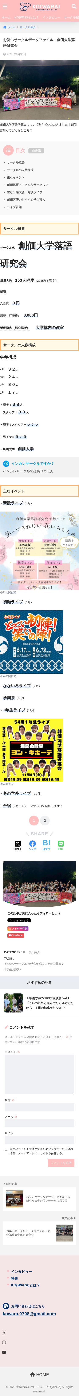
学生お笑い (13, 969)
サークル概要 (16, 162)
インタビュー (51, 17)
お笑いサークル (16, 964)
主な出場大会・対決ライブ (24, 192)
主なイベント (16, 177)
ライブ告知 (14, 207)
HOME (42, 1374)
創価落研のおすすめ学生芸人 (26, 199)
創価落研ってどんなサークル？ (27, 184)
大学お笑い (38, 964)
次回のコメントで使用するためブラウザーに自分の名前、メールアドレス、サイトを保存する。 (41, 1151)
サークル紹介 (31, 952)
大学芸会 (56, 964)
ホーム (6, 17)
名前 (9, 1100)
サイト (9, 1133)
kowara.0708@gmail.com (29, 1313)
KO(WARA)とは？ (27, 17)
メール (11, 1116)
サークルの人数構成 (20, 170)
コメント (12, 1052)
